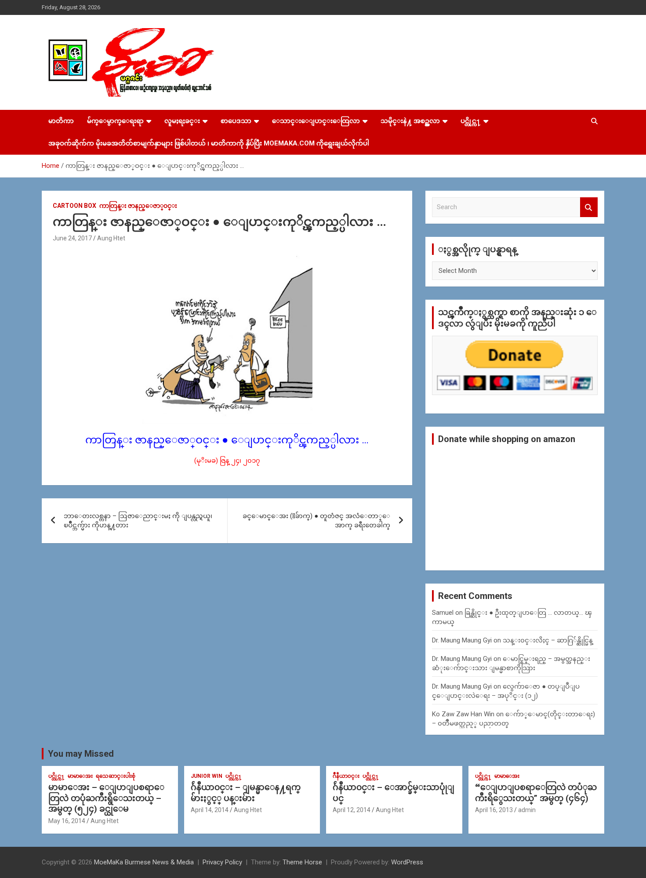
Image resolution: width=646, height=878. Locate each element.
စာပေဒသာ (236, 121)
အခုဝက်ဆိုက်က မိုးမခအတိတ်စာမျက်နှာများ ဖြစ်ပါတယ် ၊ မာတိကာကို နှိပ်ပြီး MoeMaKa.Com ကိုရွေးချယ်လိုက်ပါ (208, 143)
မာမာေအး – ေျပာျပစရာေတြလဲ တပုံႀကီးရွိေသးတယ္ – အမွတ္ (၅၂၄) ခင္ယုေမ (106, 798)
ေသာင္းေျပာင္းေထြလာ (316, 121)
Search (589, 207)
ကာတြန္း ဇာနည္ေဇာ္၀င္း (138, 205)
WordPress (407, 862)
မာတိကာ (61, 121)
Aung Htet (111, 238)
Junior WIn (206, 776)
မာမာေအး (80, 776)
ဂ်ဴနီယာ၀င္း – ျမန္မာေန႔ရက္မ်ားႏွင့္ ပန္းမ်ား (246, 792)
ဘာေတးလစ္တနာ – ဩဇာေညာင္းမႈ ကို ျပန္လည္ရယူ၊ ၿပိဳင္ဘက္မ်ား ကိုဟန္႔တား (138, 520)
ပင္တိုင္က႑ (471, 121)
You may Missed (81, 753)
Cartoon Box (74, 205)
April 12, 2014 (351, 809)
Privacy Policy (222, 862)
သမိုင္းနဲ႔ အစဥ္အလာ (410, 121)
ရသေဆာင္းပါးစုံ (115, 776)
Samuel (443, 613)
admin (527, 809)
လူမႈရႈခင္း (182, 121)
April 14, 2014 (210, 809)
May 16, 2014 (66, 820)
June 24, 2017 (72, 238)
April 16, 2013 (494, 809)
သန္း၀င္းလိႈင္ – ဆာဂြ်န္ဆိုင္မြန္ (548, 640)
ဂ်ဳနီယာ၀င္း (346, 776)
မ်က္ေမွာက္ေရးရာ (115, 121)
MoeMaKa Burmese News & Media (144, 862)
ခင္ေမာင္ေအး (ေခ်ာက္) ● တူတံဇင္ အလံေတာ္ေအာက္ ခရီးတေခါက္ (316, 520)
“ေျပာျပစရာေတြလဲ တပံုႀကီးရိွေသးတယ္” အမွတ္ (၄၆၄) (536, 792)
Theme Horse (302, 862)
